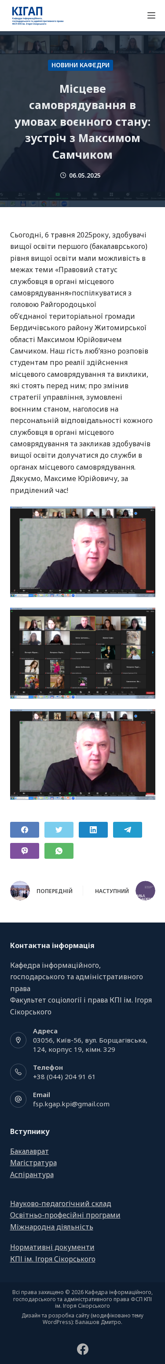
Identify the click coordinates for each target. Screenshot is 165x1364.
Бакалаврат (29, 1151)
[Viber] (24, 851)
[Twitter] (58, 830)
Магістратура (33, 1162)
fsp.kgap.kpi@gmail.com (71, 1103)
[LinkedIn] (93, 830)
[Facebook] (24, 830)
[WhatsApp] (58, 851)
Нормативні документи (52, 1247)
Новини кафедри (80, 65)
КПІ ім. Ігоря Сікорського (52, 1259)
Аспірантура (32, 1174)
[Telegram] (127, 830)
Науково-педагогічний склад (60, 1203)
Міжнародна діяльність (51, 1227)
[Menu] (151, 15)
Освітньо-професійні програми (65, 1215)
